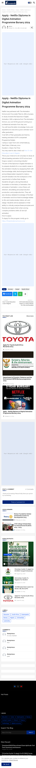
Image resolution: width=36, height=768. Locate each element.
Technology (5, 723)
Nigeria (12, 617)
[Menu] (2, 3)
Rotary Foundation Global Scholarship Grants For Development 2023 (22, 515)
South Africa (10, 10)
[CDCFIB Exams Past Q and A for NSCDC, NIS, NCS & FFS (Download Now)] (8, 589)
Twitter (15, 294)
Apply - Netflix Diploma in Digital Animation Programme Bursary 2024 (17, 412)
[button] (30, 3)
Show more (30, 316)
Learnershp (7, 621)
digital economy (16, 723)
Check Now (12, 760)
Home (3, 10)
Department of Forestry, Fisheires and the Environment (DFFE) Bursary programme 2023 (17, 379)
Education (6, 614)
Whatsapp (20, 294)
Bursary (10, 289)
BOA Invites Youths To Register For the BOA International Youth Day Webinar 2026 (22, 580)
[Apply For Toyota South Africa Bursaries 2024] (8, 598)
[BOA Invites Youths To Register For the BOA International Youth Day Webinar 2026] (8, 580)
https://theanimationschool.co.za (13, 221)
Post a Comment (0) (18, 502)
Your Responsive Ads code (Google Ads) (18, 64)
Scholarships (20, 617)
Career (17, 289)
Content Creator (7, 720)
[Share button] (25, 294)
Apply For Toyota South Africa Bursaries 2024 (13, 345)
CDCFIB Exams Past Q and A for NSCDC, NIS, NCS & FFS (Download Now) (24, 588)
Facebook (8, 294)
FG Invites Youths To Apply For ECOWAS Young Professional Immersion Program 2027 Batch (24, 571)
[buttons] (14, 686)
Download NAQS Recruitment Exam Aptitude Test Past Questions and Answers (18, 746)
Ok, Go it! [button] (6, 764)
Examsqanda (25, 614)
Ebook (16, 720)
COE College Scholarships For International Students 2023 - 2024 (22, 525)
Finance (22, 720)
